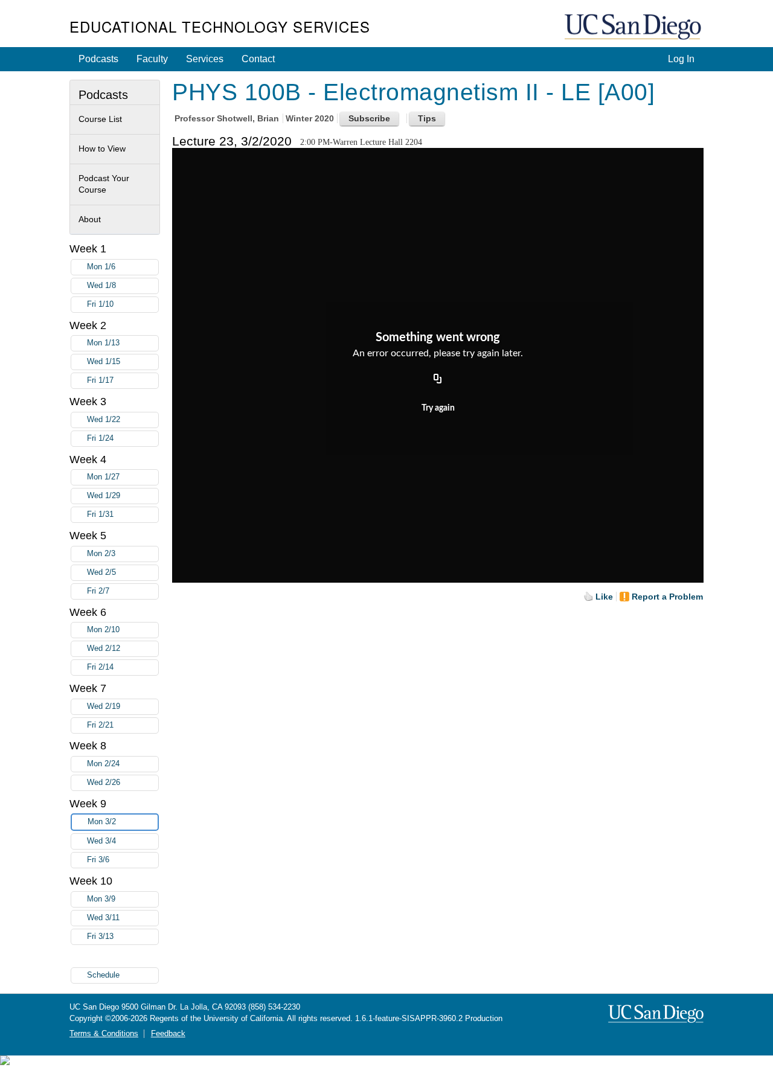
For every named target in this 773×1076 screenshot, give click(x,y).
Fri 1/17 (100, 380)
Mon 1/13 (103, 343)
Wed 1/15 (103, 361)
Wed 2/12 (103, 648)
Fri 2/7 (98, 591)
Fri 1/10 (100, 304)
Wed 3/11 (103, 918)
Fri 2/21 (100, 725)
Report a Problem (667, 596)
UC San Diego (634, 27)
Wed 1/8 (101, 285)
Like (604, 596)
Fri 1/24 (100, 438)
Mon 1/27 (103, 477)
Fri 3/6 (98, 860)
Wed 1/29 (103, 496)
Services (204, 59)
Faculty (152, 59)
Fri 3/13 (100, 936)
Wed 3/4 (101, 841)
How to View (102, 148)
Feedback (168, 1034)
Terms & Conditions (103, 1034)
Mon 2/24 (103, 764)
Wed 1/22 (103, 419)
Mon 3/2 (102, 822)
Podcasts (98, 59)
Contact (258, 59)
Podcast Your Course (104, 184)
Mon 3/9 (101, 899)
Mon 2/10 (103, 630)
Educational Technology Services (219, 26)
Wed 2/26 (103, 782)
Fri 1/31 (100, 514)
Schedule (103, 975)
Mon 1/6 (101, 267)
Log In (681, 59)
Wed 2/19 (103, 706)
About (90, 219)
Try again (438, 408)
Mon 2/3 (101, 553)
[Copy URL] (437, 379)
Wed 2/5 (101, 572)
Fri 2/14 (100, 667)
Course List (100, 119)
